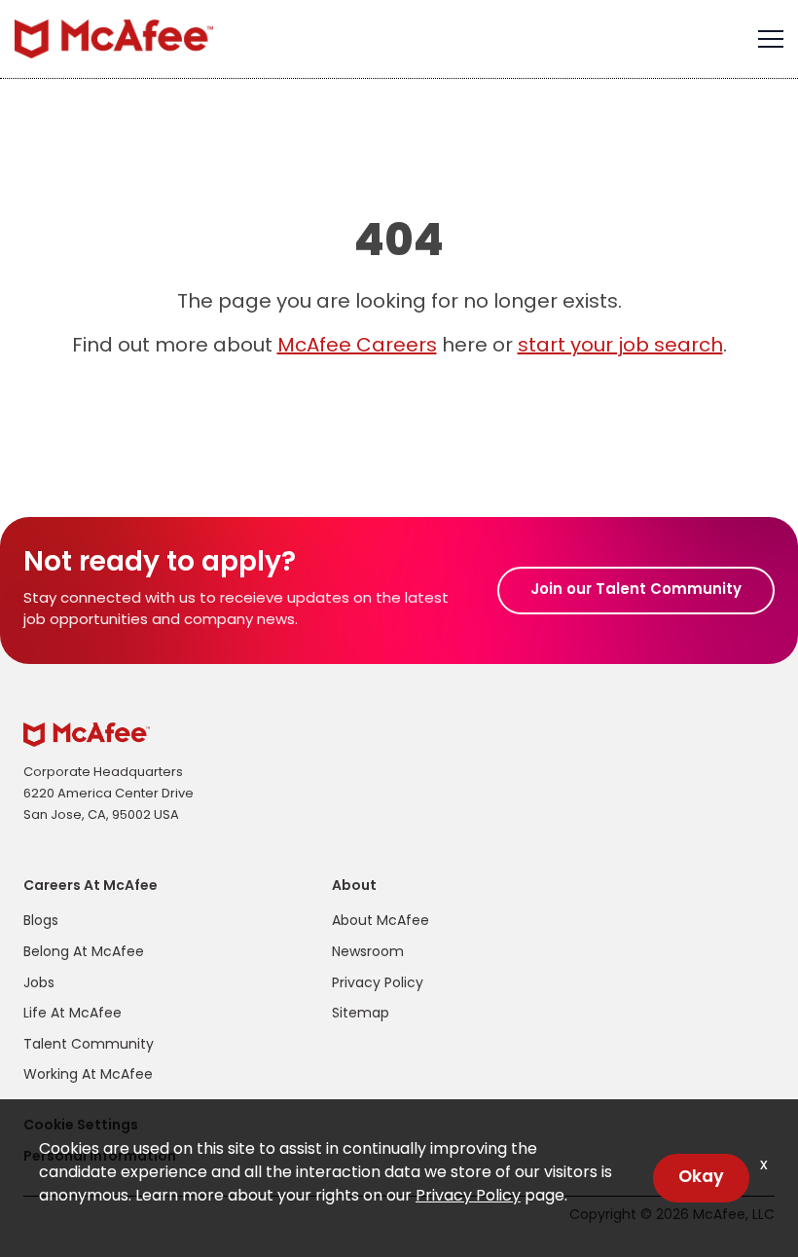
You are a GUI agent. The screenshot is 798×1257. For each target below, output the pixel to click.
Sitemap (360, 1014)
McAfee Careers (357, 346)
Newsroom (368, 953)
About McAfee (380, 921)
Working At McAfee (88, 1075)
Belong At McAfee (83, 953)
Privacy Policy (377, 984)
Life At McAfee (72, 1014)
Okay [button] (701, 1178)
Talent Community (88, 1045)
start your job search (620, 346)
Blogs (40, 921)
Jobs (38, 984)
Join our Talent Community (636, 590)
